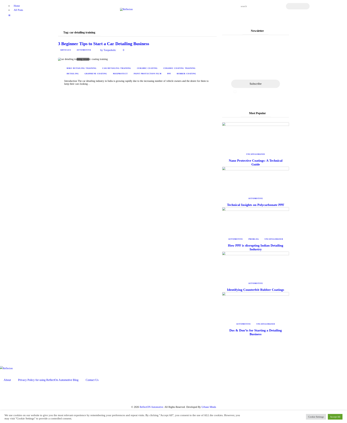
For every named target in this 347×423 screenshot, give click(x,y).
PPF (169, 74)
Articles (65, 50)
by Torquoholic (108, 50)
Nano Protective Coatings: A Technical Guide (255, 162)
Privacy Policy (269, 91)
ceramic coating (147, 68)
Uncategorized (255, 154)
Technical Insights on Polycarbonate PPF (255, 205)
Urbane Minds (209, 407)
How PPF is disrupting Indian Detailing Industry (255, 247)
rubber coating (186, 74)
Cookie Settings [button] (316, 416)
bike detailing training (82, 68)
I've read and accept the (257, 91)
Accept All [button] (335, 416)
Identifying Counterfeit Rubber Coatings (255, 290)
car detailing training (116, 68)
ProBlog (254, 239)
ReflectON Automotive (151, 407)
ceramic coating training (179, 68)
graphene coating (96, 74)
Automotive (84, 50)
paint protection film (147, 74)
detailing (73, 74)
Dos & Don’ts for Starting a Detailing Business (255, 332)
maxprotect (120, 74)
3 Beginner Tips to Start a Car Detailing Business (103, 43)
